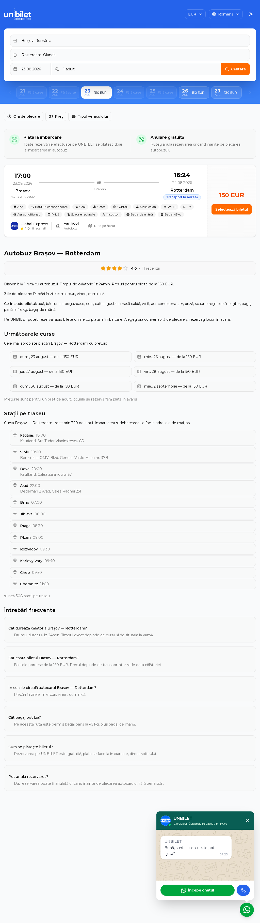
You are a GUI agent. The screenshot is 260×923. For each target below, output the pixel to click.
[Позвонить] (243, 890)
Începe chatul (201, 890)
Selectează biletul (231, 209)
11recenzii (39, 228)
